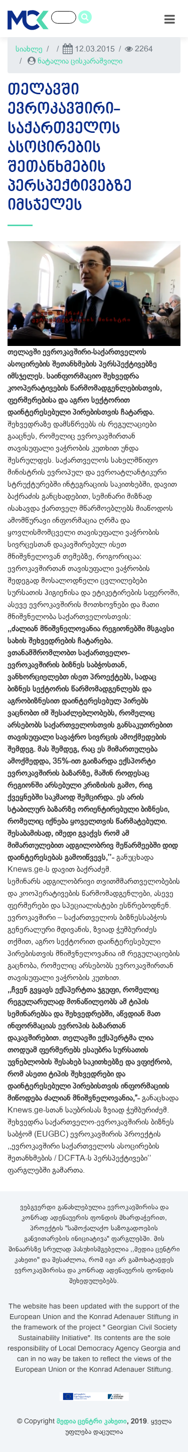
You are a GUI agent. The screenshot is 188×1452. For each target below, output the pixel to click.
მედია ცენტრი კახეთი (92, 1421)
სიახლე (29, 49)
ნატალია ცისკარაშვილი (80, 61)
